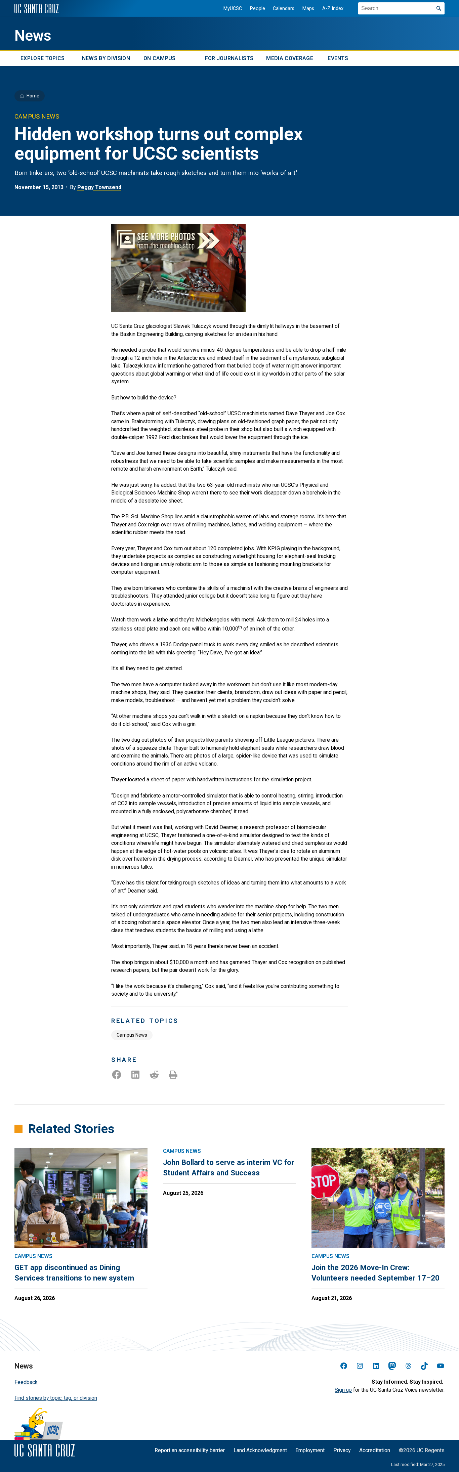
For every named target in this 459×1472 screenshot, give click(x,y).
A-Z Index (332, 8)
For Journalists (229, 58)
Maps (308, 8)
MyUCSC (232, 8)
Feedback (26, 1382)
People (257, 8)
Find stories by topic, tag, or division (55, 1398)
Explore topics (42, 58)
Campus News (132, 1035)
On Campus (159, 58)
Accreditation (374, 1450)
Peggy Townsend (99, 187)
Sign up (343, 1390)
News (32, 35)
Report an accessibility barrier (190, 1450)
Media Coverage (289, 58)
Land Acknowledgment (260, 1450)
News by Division (106, 58)
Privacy (342, 1450)
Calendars (283, 8)
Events (338, 58)
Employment (310, 1450)
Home (33, 95)
